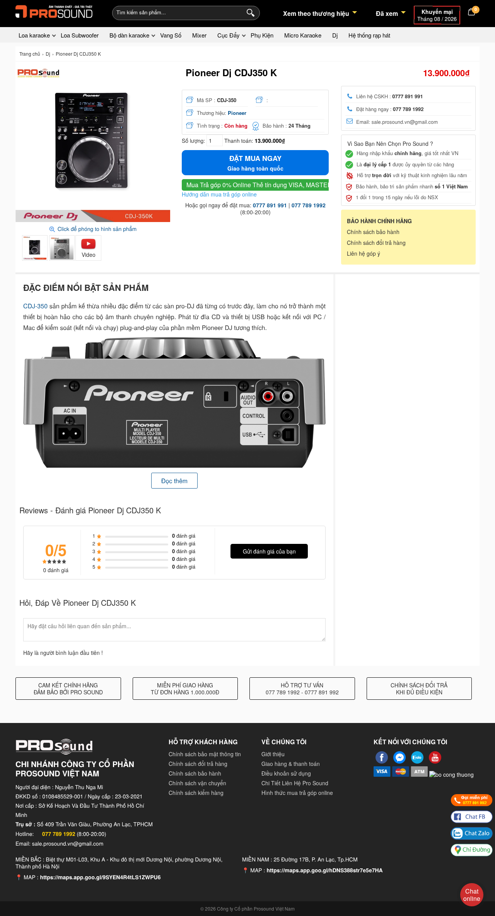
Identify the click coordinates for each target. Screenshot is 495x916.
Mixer (199, 35)
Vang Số (170, 35)
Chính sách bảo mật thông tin (205, 754)
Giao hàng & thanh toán (290, 763)
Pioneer (237, 112)
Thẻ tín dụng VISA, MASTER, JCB (266, 184)
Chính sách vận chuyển (197, 783)
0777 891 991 (270, 205)
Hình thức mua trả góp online (297, 792)
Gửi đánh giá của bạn (269, 551)
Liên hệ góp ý (363, 253)
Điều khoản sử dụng (286, 773)
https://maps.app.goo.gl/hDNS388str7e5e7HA (324, 870)
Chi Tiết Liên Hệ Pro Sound (294, 783)
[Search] (249, 12)
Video (89, 254)
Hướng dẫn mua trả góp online (219, 194)
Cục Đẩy (228, 35)
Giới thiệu (273, 754)
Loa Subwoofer (80, 35)
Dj (335, 35)
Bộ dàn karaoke (129, 35)
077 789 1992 (309, 205)
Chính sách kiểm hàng (196, 792)
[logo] (54, 11)
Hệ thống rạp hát (369, 35)
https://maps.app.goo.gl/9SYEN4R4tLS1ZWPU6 (100, 877)
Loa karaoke (34, 35)
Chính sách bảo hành (373, 232)
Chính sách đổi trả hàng (376, 242)
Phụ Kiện (262, 35)
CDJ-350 (35, 305)
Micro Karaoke (302, 35)
